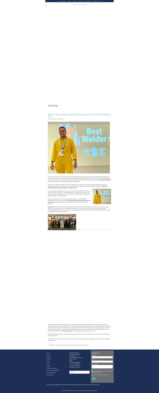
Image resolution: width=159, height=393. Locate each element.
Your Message (95, 364)
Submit (93, 378)
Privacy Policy (50, 374)
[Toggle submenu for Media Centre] (92, 1)
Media (48, 364)
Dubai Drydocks (52, 345)
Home (48, 353)
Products (49, 357)
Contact (48, 366)
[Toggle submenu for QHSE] (71, 1)
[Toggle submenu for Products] (77, 1)
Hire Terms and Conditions (53, 370)
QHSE (48, 361)
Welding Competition (83, 345)
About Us (49, 355)
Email (93, 359)
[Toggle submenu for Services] (83, 1)
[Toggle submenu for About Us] (66, 1)
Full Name (94, 355)
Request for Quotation (52, 368)
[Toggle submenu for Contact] (98, 1)
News (50, 343)
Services (49, 359)
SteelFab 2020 (76, 345)
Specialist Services (64, 345)
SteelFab (70, 345)
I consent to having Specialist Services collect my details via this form (102, 372)
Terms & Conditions (51, 372)
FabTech (58, 345)
